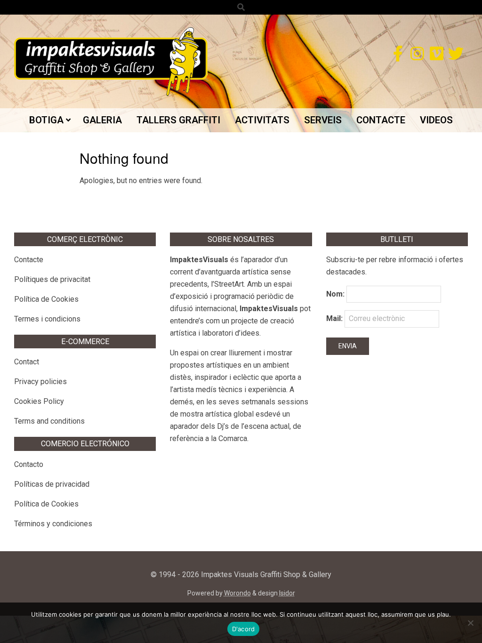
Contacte (28, 259)
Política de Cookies (46, 299)
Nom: (335, 293)
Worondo (237, 593)
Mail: (335, 318)
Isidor (287, 593)
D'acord (243, 629)
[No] (470, 622)
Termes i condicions (47, 318)
